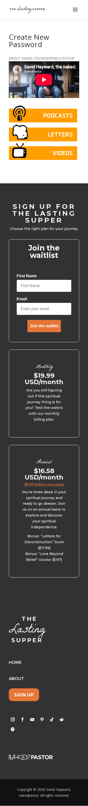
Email (22, 299)
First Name (27, 276)
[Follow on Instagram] (13, 719)
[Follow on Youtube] (32, 719)
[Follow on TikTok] (52, 719)
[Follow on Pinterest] (42, 719)
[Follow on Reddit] (62, 719)
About (16, 678)
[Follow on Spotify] (13, 729)
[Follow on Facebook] (22, 719)
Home (15, 662)
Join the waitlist (44, 326)
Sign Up (24, 695)
